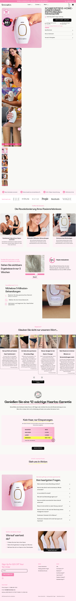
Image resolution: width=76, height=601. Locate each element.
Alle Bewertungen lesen (38, 382)
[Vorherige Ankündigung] (2, 1)
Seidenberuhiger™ (60, 579)
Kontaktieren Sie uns (61, 596)
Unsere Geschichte (42, 566)
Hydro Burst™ (59, 575)
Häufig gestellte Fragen (51, 596)
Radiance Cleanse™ (60, 577)
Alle (57, 566)
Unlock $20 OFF (8, 574)
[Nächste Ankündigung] (64, 1)
